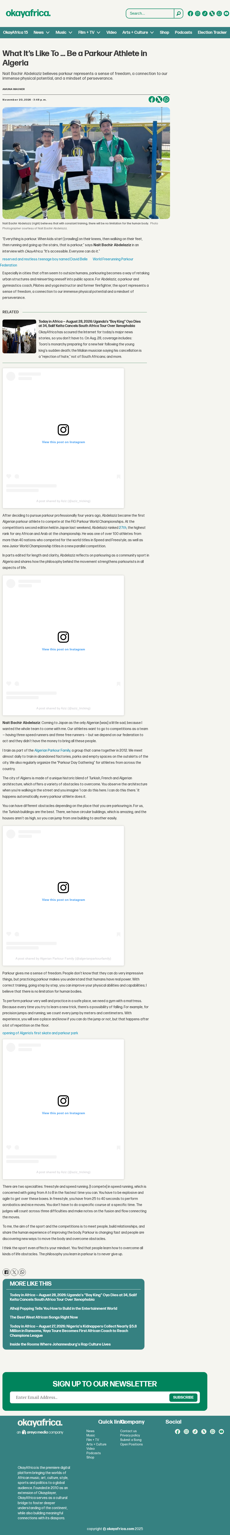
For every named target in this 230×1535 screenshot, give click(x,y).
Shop (164, 32)
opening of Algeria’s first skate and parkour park (40, 1033)
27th (122, 528)
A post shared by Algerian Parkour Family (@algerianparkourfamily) (63, 958)
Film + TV (86, 32)
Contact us (128, 1431)
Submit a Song (131, 1440)
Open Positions (131, 1444)
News (39, 32)
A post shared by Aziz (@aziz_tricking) (63, 501)
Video (111, 32)
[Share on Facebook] (151, 99)
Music (61, 32)
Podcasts (183, 32)
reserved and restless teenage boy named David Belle (45, 259)
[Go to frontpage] (28, 13)
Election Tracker (212, 32)
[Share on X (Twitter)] (159, 99)
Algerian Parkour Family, (52, 750)
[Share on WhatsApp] (166, 99)
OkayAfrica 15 (15, 32)
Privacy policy (130, 1435)
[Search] (178, 13)
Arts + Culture (135, 32)
